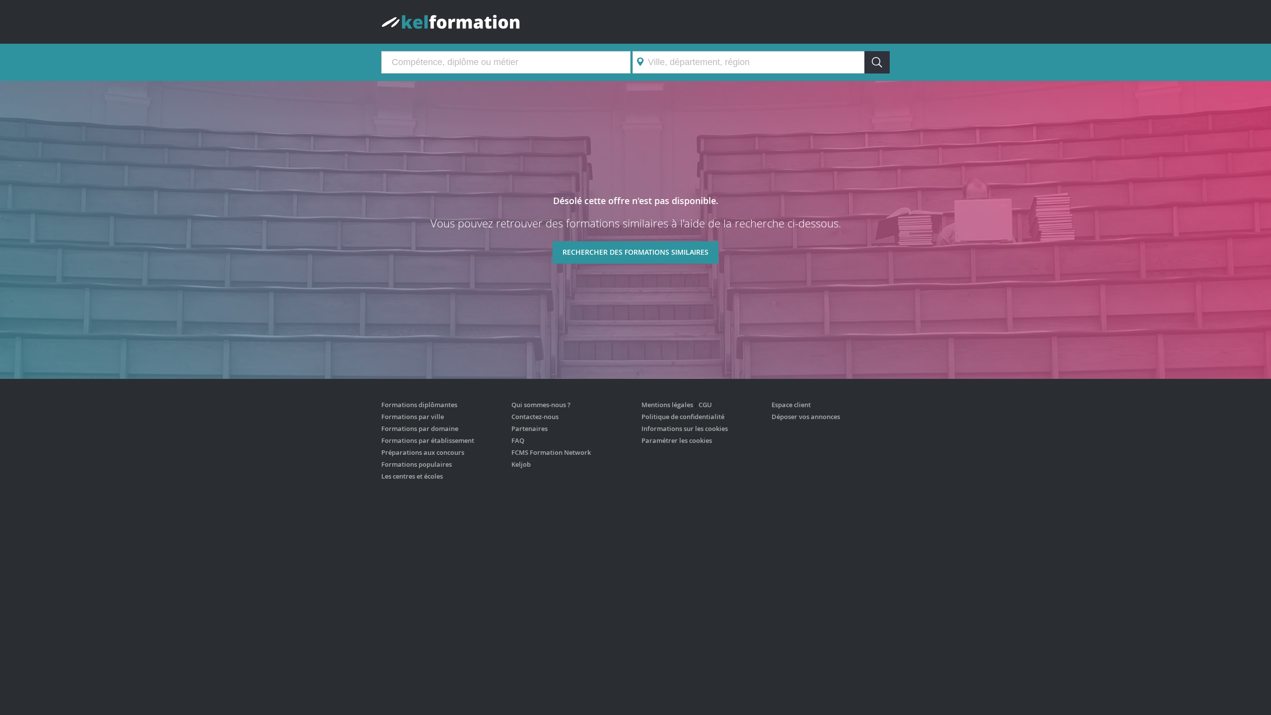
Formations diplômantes (419, 404)
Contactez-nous (535, 416)
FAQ (517, 440)
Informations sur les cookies (684, 428)
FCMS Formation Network (551, 452)
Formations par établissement (427, 440)
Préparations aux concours (422, 452)
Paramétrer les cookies (676, 440)
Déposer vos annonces (806, 416)
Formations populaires (416, 464)
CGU (705, 404)
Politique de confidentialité (682, 416)
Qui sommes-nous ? (540, 404)
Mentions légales (667, 404)
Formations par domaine (419, 428)
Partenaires (529, 428)
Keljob (521, 464)
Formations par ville (412, 416)
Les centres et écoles (412, 476)
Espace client (791, 404)
